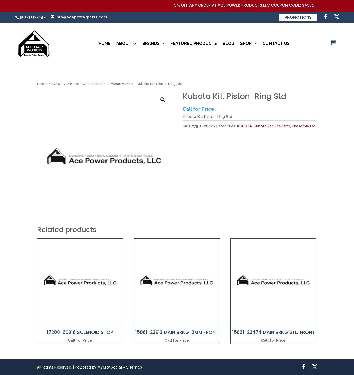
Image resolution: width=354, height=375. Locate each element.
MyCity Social (109, 367)
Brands (151, 43)
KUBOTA (59, 84)
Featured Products (194, 43)
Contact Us (276, 43)
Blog (229, 43)
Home (104, 43)
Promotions (298, 17)
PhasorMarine (121, 84)
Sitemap (134, 367)
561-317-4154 (32, 17)
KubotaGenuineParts (88, 84)
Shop (246, 43)
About (123, 43)
